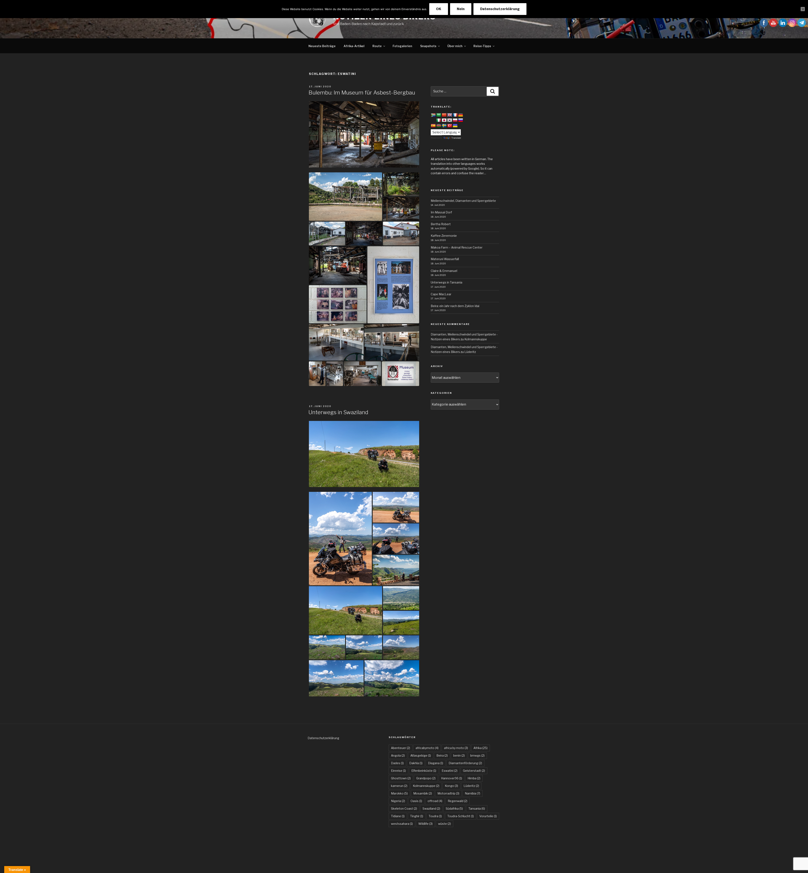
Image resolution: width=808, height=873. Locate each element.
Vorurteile (488, 816)
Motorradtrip (448, 793)
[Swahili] (438, 126)
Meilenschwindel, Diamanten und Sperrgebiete (463, 200)
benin (459, 755)
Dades (397, 763)
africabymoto (427, 748)
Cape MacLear (441, 294)
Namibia (472, 793)
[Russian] (460, 120)
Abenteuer (400, 748)
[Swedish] (444, 126)
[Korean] (449, 120)
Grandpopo (426, 778)
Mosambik (422, 793)
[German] (460, 115)
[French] (455, 115)
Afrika (480, 748)
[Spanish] (433, 126)
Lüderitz (470, 352)
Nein (461, 9)
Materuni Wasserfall (445, 259)
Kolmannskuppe (475, 339)
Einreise (398, 770)
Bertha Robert (441, 224)
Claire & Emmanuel (444, 271)
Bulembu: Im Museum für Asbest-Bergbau (361, 92)
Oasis (416, 801)
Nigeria (398, 801)
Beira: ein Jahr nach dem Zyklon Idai (455, 306)
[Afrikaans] (433, 115)
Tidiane (398, 816)
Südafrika (454, 808)
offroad (435, 801)
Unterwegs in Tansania (446, 282)
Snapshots (428, 46)
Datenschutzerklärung (323, 738)
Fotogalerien (402, 46)
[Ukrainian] (455, 126)
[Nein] (803, 9)
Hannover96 (451, 778)
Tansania (476, 808)
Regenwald (457, 801)
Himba (474, 778)
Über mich (454, 46)
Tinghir (416, 816)
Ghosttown (401, 778)
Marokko (399, 793)
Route (377, 46)
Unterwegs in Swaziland (338, 412)
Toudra (435, 816)
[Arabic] (438, 115)
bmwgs (477, 755)
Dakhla (416, 763)
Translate (456, 138)
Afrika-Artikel (354, 46)
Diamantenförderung (465, 763)
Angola (398, 755)
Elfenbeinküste (423, 770)
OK (438, 9)
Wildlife (425, 823)
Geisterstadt (474, 770)
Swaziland (431, 808)
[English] (449, 115)
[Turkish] (449, 126)
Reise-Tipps (482, 46)
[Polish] (455, 120)
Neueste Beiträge (322, 46)
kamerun (399, 786)
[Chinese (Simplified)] (444, 115)
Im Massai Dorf (441, 212)
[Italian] (438, 120)
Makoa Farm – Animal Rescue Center (456, 247)
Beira (442, 755)
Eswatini (449, 770)
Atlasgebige (420, 755)
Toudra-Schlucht (460, 816)
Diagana (435, 763)
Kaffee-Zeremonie (444, 235)
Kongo (451, 786)
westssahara (402, 823)
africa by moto (456, 748)
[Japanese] (444, 120)
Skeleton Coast (404, 808)
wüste (444, 823)
